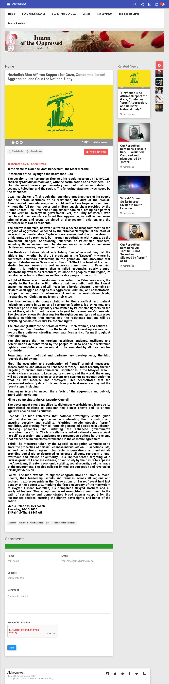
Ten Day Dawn (104, 14)
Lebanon (12, 523)
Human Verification (18, 622)
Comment (13, 589)
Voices (86, 14)
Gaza (48, 523)
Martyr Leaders (16, 23)
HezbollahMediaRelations (64, 523)
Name (10, 555)
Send (11, 648)
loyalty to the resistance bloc (31, 523)
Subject (12, 572)
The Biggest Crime (129, 14)
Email (64, 555)
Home (9, 66)
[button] (142, 4)
